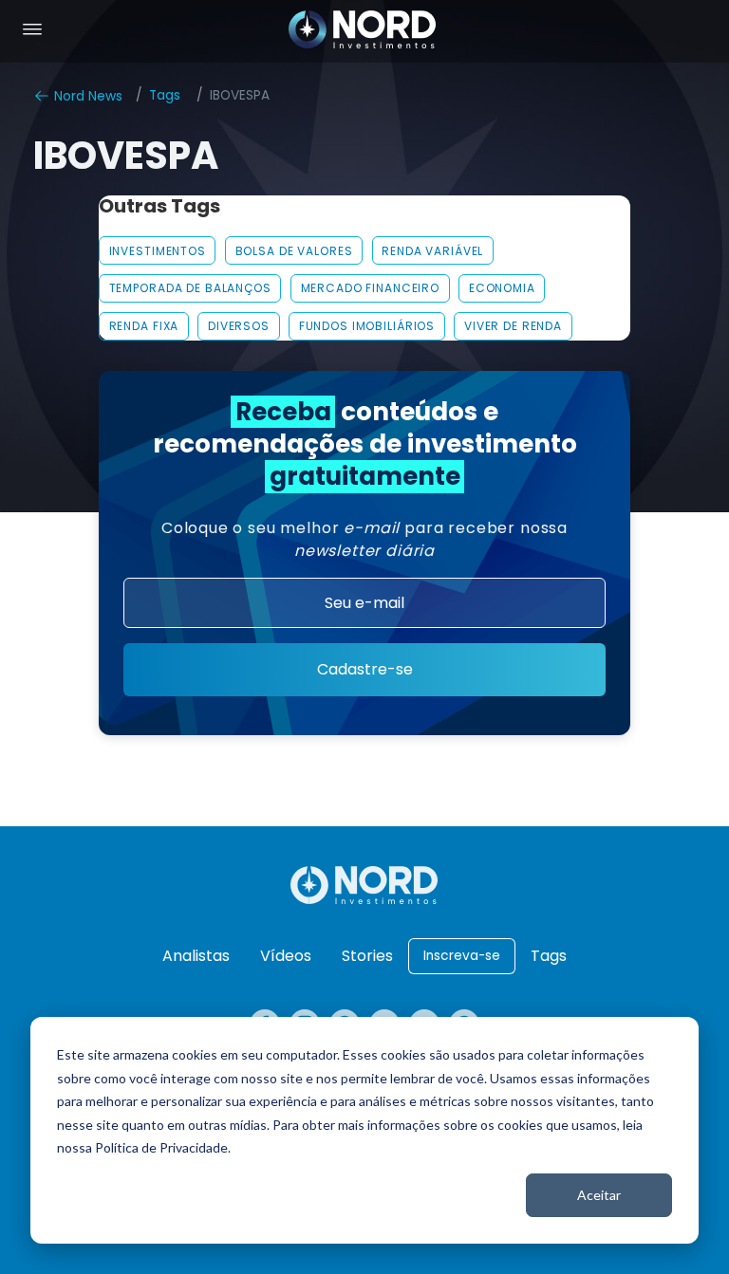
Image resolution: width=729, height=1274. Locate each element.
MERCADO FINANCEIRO (370, 288)
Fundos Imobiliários (367, 326)
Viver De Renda (513, 326)
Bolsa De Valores (294, 251)
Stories (367, 956)
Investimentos (157, 251)
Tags (164, 95)
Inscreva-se (461, 956)
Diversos (239, 326)
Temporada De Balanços (190, 288)
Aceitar (599, 1195)
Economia (502, 288)
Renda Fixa (144, 326)
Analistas (196, 956)
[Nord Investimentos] (363, 31)
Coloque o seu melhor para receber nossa (364, 539)
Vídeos (285, 956)
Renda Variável (432, 251)
